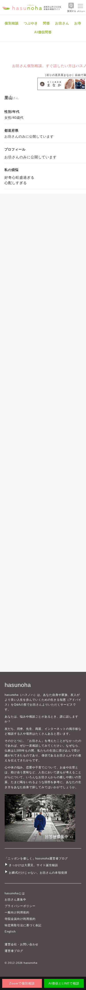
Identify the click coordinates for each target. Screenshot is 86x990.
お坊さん (62, 23)
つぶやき (31, 23)
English (10, 931)
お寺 (77, 23)
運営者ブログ (14, 950)
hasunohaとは (15, 893)
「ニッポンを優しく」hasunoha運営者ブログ (36, 858)
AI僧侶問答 (43, 32)
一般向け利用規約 (17, 912)
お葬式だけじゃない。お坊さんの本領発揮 (38, 872)
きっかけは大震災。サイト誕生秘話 (33, 865)
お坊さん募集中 (15, 899)
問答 (46, 23)
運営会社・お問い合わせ (21, 944)
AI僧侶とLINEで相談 (64, 983)
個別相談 (12, 23)
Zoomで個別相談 (22, 983)
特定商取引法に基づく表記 (23, 925)
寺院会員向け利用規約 (20, 919)
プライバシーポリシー (20, 906)
